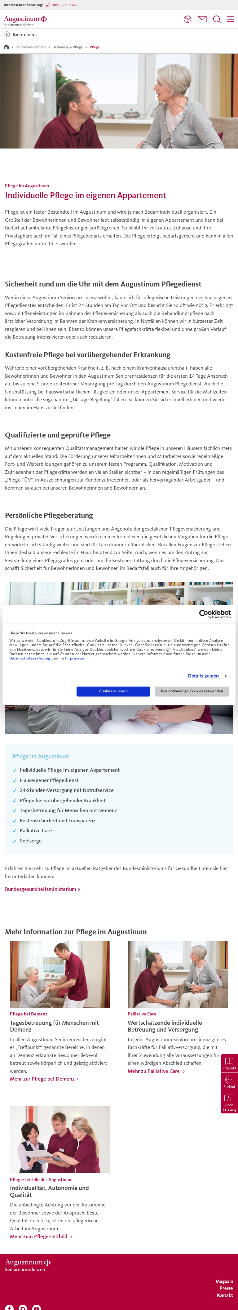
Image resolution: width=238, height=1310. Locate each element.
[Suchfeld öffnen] (217, 19)
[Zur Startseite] (6, 47)
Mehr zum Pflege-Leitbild (39, 1236)
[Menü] (230, 19)
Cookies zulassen (113, 691)
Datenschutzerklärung (30, 658)
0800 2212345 (65, 4)
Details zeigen (203, 675)
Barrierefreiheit (25, 34)
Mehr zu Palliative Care (154, 1071)
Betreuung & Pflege (68, 47)
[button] (202, 19)
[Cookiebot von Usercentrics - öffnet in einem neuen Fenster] (204, 614)
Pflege (95, 47)
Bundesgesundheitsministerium (40, 889)
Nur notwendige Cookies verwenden (192, 691)
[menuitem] (187, 19)
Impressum (75, 658)
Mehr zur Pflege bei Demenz (42, 1078)
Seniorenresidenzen (31, 47)
